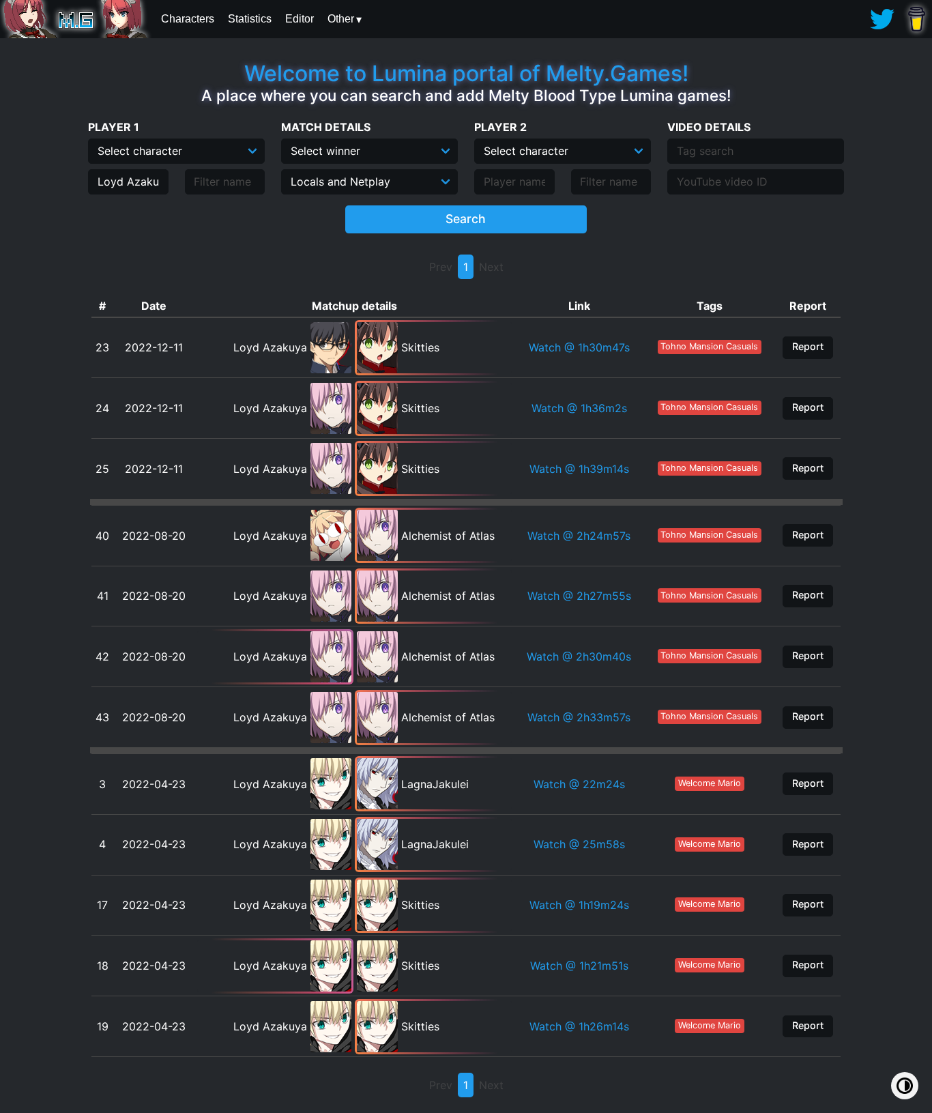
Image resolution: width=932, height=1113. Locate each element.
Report (808, 346)
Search (466, 219)
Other (340, 19)
